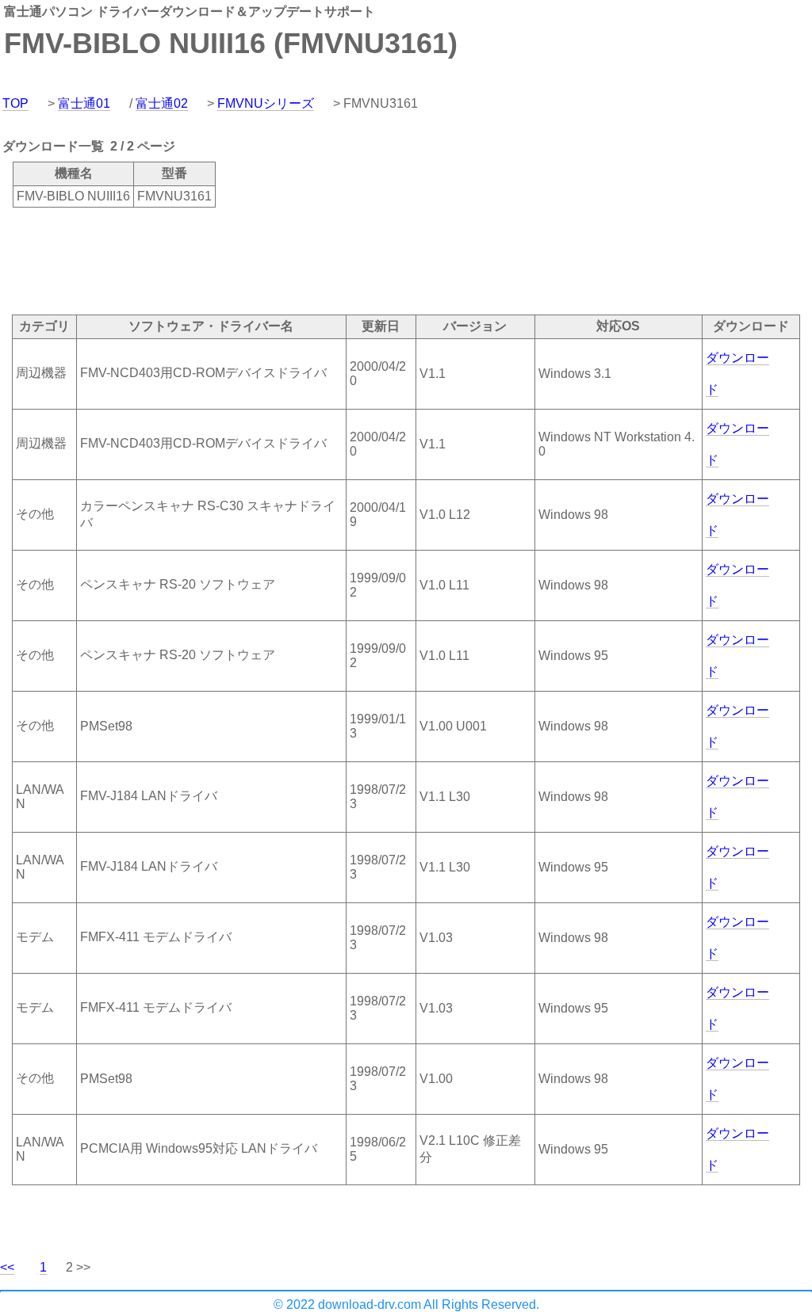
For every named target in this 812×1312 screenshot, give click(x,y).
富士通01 (84, 103)
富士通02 (162, 103)
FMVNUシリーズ (265, 103)
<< (7, 1267)
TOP (15, 103)
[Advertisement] (288, 260)
